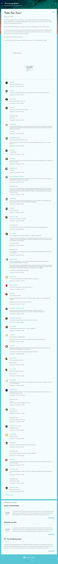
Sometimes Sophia (14, 318)
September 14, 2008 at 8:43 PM (17, 212)
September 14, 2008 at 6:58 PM (17, 146)
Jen (10, 90)
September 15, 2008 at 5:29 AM (17, 313)
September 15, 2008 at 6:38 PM (17, 447)
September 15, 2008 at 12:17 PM (17, 405)
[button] (53, 12)
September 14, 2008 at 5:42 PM (17, 86)
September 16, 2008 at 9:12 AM (17, 474)
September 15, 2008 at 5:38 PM (17, 438)
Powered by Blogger (30, 557)
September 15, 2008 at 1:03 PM (17, 421)
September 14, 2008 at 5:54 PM (17, 95)
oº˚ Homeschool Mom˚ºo (16, 308)
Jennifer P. (12, 259)
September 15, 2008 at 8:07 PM (17, 455)
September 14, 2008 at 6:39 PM (17, 133)
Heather (11, 124)
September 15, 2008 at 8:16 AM (17, 364)
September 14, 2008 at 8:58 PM (17, 245)
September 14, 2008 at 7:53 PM (17, 182)
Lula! (11, 334)
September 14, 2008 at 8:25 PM (17, 204)
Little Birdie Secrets (14, 426)
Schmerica (12, 389)
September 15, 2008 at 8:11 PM (17, 465)
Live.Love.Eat (13, 469)
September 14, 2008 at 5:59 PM (17, 103)
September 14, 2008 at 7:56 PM (17, 194)
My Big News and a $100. (10, 522)
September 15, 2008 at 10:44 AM (17, 395)
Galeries (32, 560)
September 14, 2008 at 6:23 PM (17, 120)
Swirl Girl (12, 99)
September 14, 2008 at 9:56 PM (17, 272)
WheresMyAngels (14, 137)
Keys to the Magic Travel (15, 176)
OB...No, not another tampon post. (13, 539)
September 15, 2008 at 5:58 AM (17, 322)
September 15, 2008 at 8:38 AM (17, 385)
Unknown (12, 276)
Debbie (11, 459)
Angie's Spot (12, 216)
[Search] (56, 4)
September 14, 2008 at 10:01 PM (17, 281)
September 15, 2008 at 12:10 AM (17, 304)
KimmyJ (11, 326)
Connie (11, 409)
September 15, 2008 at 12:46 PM (17, 413)
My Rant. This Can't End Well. (11, 506)
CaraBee (12, 198)
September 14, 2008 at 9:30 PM (17, 255)
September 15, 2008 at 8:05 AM (17, 354)
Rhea (11, 345)
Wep (11, 82)
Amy (11, 107)
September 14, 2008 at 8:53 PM (17, 229)
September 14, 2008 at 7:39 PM (17, 172)
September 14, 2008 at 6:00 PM (17, 111)
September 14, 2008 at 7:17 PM (17, 164)
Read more (51, 518)
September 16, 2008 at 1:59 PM (17, 483)
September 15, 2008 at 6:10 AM (17, 330)
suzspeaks (12, 168)
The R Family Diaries (11, 3)
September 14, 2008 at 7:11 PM (17, 154)
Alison (11, 158)
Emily (11, 150)
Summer (12, 358)
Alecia (11, 293)
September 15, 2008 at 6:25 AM (17, 341)
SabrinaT (12, 434)
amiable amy (12, 487)
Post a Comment (9, 495)
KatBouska (12, 285)
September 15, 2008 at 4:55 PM (17, 430)
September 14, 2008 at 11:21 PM (17, 289)
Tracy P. (11, 233)
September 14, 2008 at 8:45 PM (17, 221)
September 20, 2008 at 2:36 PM (17, 491)
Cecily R (11, 380)
